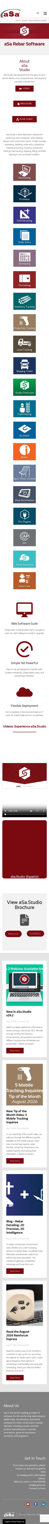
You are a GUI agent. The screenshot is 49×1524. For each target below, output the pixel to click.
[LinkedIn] (43, 1504)
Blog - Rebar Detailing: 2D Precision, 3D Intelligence (15, 1226)
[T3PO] (23, 1514)
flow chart (26, 119)
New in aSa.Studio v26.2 (18, 1013)
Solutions (25, 20)
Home (18, 20)
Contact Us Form (37, 1488)
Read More (15, 1050)
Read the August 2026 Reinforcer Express (17, 1335)
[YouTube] (28, 1504)
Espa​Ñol (35, 933)
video (26, 88)
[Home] (10, 13)
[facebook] (36, 1504)
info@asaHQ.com (37, 1485)
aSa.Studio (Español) (24, 876)
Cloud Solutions (24, 564)
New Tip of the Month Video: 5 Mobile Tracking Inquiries (17, 1116)
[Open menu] (45, 13)
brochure (26, 103)
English (13, 933)
